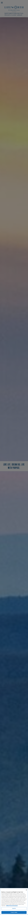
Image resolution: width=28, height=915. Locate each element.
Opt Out (14, 908)
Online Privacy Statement (12, 905)
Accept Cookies (14, 912)
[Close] (26, 889)
